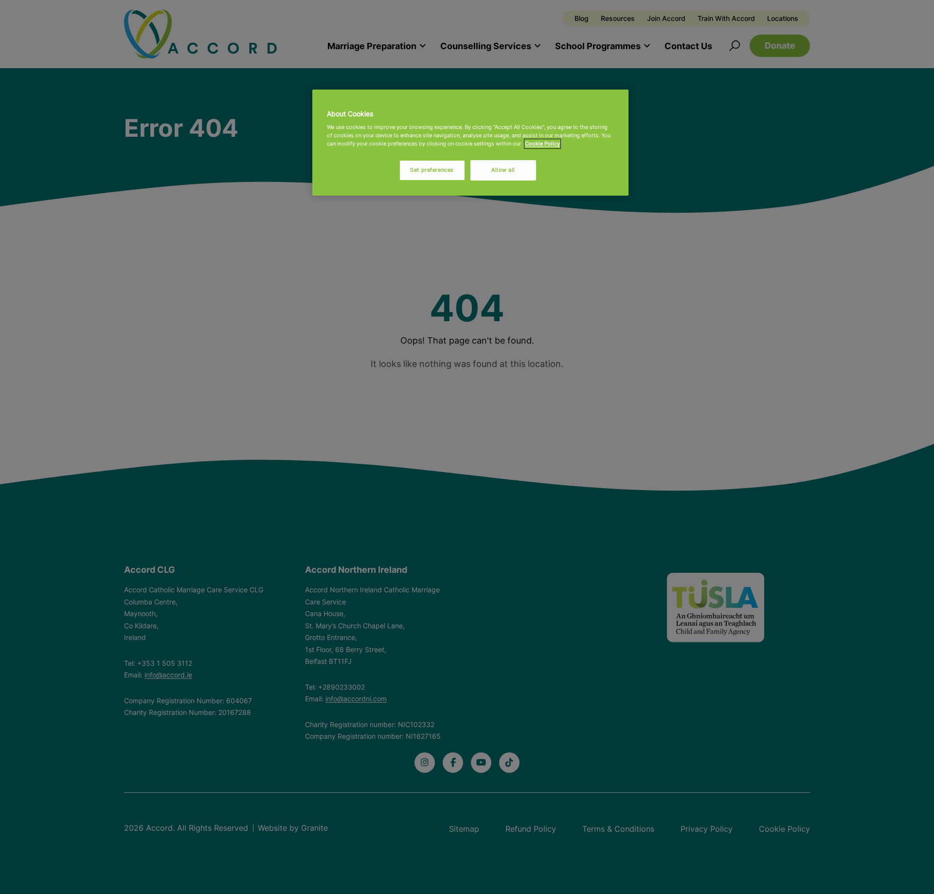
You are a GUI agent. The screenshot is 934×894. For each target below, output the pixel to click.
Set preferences (432, 169)
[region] (470, 143)
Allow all (503, 169)
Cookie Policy (542, 143)
